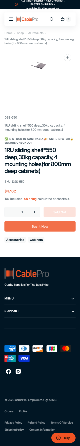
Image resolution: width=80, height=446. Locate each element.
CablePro (21, 400)
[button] (11, 19)
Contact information (42, 429)
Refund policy (36, 422)
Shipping (30, 199)
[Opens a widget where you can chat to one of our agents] (63, 438)
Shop (20, 33)
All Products (36, 33)
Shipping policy (14, 429)
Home (8, 33)
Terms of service (62, 422)
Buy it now (40, 226)
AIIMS (52, 400)
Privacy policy (13, 422)
